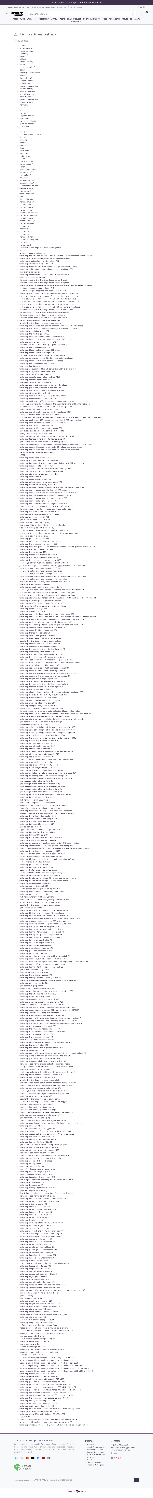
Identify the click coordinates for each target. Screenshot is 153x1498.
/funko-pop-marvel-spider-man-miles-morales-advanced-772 (45, 495)
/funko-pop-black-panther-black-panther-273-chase (41, 361)
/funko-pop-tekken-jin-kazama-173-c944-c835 (39, 1376)
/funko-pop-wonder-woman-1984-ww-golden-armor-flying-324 (46, 846)
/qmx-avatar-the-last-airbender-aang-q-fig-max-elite (41, 431)
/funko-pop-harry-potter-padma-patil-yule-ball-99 (40, 934)
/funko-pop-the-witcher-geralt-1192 (34, 334)
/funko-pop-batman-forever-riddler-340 (36, 867)
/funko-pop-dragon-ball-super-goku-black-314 (39, 1274)
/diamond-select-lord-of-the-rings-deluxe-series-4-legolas (44, 283)
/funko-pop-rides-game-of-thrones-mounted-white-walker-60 (45, 1042)
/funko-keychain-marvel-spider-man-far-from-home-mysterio (45, 468)
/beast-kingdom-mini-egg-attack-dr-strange (37, 1110)
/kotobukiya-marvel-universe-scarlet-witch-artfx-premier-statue (46, 759)
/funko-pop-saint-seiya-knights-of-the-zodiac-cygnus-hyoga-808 (47, 732)
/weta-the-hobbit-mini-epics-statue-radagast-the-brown (43, 318)
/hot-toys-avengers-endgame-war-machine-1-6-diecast (42, 291)
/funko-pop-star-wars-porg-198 (32, 1317)
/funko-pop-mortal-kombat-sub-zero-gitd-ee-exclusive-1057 (45, 412)
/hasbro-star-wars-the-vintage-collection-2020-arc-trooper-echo (46, 304)
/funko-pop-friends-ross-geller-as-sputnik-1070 (39, 557)
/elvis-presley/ (25, 191)
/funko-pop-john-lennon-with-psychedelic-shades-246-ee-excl (45, 339)
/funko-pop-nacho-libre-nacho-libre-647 (36, 458)
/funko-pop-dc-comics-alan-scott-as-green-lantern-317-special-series (49, 843)
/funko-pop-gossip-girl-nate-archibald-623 (37, 1247)
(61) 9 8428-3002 (77, 7)
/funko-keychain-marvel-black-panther (35, 382)
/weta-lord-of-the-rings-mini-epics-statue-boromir (40, 856)
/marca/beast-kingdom (28, 239)
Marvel (137, 19)
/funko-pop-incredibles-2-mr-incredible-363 (37, 1242)
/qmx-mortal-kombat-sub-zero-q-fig (34, 520)
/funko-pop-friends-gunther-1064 (33, 552)
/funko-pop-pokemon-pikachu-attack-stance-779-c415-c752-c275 (47, 1387)
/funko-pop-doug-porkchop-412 (32, 1163)
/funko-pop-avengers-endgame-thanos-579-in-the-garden (44, 921)
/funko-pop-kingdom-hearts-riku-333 (35, 1266)
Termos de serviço (94, 1462)
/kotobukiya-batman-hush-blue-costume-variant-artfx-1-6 (43, 563)
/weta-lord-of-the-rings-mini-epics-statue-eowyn (40, 323)
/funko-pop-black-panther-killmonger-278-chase (39, 350)
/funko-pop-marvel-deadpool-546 (33, 886)
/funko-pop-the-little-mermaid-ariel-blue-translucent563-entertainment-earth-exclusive (56, 256)
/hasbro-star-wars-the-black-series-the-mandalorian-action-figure (47, 592)
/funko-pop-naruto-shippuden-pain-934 (36, 425)
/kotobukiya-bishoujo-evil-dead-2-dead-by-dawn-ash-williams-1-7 (47, 1072)
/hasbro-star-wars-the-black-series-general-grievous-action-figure (47, 595)
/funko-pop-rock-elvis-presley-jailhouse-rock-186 (40, 600)
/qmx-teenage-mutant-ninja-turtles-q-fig (36, 781)
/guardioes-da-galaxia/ (28, 99)
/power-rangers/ (26, 164)
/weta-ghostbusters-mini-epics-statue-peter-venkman (42, 854)
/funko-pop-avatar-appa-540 (31, 1050)
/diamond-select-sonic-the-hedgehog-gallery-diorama (42, 315)
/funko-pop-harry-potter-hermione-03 (35, 689)
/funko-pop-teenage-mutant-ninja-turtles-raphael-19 (41, 687)
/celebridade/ (24, 118)
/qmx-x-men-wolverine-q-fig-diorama (35, 969)
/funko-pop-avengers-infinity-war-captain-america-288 (42, 1061)
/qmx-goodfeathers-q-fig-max (32, 1166)
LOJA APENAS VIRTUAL (18, 7)
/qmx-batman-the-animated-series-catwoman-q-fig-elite (43, 441)
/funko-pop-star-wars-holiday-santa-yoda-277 (38, 474)
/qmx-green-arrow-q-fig (29, 1344)
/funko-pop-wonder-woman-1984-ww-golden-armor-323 (43, 891)
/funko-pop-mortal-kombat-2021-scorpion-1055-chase (42, 396)
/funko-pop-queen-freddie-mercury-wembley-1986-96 (42, 670)
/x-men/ (22, 167)
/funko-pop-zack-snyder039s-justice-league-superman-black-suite (47, 401)
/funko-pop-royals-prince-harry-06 (34, 1279)
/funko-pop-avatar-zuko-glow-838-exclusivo (38, 635)
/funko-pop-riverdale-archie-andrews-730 (37, 948)
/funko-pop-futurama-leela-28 (31, 1182)
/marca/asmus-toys (27, 202)
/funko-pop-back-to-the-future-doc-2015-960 (38, 697)
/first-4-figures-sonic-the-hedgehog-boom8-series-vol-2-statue (46, 1193)
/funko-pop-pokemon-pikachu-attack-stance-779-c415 (42, 1382)
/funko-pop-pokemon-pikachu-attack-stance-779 (40, 541)
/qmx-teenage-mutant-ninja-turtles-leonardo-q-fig (40, 789)
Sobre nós (91, 1460)
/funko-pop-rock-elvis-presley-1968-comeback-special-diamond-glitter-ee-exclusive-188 (57, 547)
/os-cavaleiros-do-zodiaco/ (30, 186)
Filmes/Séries (114, 19)
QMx (35, 19)
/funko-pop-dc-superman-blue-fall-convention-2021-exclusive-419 (47, 369)
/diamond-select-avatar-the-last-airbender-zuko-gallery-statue (45, 406)
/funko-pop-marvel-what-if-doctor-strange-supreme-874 (43, 503)
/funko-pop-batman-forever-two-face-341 (37, 821)
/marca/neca (24, 242)
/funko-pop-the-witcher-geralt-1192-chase (37, 331)
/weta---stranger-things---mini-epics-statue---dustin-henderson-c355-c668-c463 (54, 1368)
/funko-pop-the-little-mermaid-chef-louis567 (38, 994)
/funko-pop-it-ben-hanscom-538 (33, 1204)
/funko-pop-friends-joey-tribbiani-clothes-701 (38, 740)
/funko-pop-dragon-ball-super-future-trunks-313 (39, 1303)
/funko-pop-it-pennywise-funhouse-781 (35, 883)
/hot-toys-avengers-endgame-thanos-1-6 (36, 288)
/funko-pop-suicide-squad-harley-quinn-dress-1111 (40, 482)
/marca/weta (24, 229)
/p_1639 (22, 250)
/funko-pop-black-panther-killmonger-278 (36, 353)
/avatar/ (22, 159)
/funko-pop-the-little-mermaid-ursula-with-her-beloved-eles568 (46, 991)
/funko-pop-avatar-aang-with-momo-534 (36, 652)
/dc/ (20, 110)
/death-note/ (24, 151)
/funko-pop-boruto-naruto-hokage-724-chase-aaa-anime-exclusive (47, 878)
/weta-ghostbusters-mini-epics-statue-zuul (37, 452)
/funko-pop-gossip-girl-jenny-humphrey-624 (38, 1250)
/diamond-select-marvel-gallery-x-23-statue (37, 1153)
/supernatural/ (25, 175)
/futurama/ (23, 153)
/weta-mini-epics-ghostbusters (32, 253)
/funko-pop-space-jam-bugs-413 (33, 608)
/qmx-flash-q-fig (26, 1295)
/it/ (20, 129)
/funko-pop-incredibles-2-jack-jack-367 (36, 1244)
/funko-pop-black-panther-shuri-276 (34, 347)
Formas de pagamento (96, 1452)
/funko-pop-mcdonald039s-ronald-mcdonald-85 (39, 643)
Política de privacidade (96, 1455)
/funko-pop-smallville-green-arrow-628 (35, 1301)
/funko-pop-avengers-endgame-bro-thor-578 (38, 705)
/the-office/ (24, 177)
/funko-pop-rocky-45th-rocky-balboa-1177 (37, 374)
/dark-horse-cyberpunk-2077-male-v (34, 800)
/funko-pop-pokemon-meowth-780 (34, 517)
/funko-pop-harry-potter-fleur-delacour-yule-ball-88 (41, 967)
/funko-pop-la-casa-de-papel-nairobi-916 (36, 942)
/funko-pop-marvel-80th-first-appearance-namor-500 (42, 964)
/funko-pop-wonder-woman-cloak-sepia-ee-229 (39, 1306)
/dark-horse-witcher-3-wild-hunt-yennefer (36, 897)
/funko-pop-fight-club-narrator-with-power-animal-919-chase (45, 794)
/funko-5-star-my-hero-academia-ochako (36, 1039)
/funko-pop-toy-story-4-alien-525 (33, 1045)
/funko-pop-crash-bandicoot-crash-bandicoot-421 (40, 1074)
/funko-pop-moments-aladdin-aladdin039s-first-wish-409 (43, 1198)
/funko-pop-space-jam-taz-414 (32, 611)
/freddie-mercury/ (26, 194)
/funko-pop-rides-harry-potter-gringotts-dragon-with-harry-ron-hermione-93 (52, 625)
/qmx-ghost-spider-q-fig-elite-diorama (35, 433)
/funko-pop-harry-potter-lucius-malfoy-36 (37, 1188)
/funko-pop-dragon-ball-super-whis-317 (36, 1271)
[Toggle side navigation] (7, 13)
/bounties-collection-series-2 (31, 1355)
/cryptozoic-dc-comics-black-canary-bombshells (40, 829)
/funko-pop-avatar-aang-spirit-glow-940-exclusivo (40, 638)
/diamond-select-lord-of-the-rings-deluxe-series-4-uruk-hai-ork (46, 309)
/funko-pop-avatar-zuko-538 (31, 476)
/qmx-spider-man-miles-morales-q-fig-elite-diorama (41, 708)
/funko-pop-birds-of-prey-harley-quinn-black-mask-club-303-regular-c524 (51, 1409)
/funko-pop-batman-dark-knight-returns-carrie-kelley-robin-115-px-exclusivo (51, 463)
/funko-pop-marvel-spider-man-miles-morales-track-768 (43, 498)
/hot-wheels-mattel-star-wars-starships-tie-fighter (40, 568)
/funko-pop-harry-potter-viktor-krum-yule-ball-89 (40, 978)
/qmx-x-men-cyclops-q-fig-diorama (34, 724)
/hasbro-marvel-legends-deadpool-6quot (36, 1320)
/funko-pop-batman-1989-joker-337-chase (37, 832)
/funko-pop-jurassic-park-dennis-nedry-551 (37, 1255)
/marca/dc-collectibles (28, 212)
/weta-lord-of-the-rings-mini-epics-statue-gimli (39, 1080)
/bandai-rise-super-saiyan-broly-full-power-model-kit (41, 1004)
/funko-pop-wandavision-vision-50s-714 (36, 264)
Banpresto (95, 19)
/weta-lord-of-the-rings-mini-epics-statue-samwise (40, 1099)
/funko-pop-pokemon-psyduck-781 (34, 538)
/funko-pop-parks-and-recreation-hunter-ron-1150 (40, 388)
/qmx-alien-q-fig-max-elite (30, 272)
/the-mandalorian (26, 199)
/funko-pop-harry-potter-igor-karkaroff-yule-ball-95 (41, 937)
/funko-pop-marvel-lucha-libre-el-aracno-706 (38, 501)
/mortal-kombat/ (26, 51)
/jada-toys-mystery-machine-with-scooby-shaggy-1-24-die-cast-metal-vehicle (52, 565)
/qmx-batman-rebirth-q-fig (30, 1298)
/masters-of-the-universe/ (30, 134)
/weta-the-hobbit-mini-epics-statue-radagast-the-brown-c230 (45, 1422)
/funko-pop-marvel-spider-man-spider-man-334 (39, 700)
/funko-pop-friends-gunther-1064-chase (36, 549)
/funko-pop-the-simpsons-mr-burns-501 (36, 1034)
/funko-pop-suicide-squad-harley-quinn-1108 (38, 485)
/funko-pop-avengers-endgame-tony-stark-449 (39, 999)
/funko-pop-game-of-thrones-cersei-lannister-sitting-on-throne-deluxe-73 (50, 1023)
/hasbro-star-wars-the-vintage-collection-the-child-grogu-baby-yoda (48, 533)
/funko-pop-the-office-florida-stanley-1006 (37, 816)
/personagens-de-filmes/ (29, 72)
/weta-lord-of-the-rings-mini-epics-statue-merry (39, 902)
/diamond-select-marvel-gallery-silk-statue (37, 1196)
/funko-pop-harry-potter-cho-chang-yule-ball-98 (39, 926)
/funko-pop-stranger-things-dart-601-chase (37, 1225)
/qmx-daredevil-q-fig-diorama (31, 986)
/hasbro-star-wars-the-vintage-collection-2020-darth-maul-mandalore (49, 301)
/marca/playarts (25, 234)
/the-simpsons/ (25, 172)
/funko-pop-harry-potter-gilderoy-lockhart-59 (38, 1147)
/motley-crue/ (24, 156)
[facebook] (112, 1457)
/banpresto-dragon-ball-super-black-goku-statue (39, 1352)
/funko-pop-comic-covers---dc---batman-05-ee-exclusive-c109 (46, 1395)
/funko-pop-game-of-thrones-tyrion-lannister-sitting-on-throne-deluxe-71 (50, 1018)
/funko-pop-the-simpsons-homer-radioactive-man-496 (42, 1031)
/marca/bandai (25, 204)
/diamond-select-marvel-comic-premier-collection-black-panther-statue (49, 711)
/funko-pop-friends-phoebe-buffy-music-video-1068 (41, 657)
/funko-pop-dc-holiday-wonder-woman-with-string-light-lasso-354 (47, 773)
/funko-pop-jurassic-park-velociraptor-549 (37, 1177)
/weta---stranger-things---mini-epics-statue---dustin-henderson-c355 (48, 1363)
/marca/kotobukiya (27, 221)
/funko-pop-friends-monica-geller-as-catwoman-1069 (42, 681)
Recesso (90, 1457)
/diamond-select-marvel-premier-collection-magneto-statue (44, 1064)
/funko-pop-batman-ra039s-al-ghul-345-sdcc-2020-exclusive (45, 810)
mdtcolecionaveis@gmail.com (123, 1447)
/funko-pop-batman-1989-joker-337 (34, 835)
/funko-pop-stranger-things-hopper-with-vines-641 (40, 1158)
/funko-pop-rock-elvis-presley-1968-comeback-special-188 (44, 668)
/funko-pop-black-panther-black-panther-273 (38, 363)
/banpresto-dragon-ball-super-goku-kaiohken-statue (41, 1333)
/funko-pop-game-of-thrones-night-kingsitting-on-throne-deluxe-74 (48, 1021)
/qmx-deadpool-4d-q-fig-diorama (33, 972)
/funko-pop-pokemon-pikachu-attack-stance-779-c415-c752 (45, 1384)
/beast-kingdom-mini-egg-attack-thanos (36, 1104)
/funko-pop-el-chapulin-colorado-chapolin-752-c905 (41, 1379)
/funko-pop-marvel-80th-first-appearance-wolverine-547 (43, 959)
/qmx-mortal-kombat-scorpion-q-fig (34, 522)
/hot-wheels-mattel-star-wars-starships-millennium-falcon (43, 579)
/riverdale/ (23, 140)
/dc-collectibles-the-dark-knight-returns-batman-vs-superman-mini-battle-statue (53, 961)
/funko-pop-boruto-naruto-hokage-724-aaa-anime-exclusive (45, 881)
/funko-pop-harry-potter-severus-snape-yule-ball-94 (41, 932)
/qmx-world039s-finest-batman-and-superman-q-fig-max (43, 1145)
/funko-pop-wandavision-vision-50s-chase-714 (39, 261)
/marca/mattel (25, 245)
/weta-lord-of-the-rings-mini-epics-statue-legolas (40, 1236)
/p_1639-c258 (24, 1417)
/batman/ (23, 75)
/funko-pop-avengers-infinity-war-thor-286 (37, 703)
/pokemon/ (23, 54)
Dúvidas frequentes (95, 1450)
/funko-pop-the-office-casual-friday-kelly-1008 (39, 840)
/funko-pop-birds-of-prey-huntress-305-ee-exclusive (41, 913)
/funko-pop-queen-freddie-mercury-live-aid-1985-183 (42, 627)
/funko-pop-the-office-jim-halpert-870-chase (38, 767)
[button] (140, 14)
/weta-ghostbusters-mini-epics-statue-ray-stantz (40, 415)
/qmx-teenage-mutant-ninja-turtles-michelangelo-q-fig (42, 786)
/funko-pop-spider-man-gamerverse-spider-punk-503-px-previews (47, 980)
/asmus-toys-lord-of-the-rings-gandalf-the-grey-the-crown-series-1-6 (48, 296)
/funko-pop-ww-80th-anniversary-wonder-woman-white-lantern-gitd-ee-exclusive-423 (56, 285)
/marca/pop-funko (26, 223)
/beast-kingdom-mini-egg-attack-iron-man (37, 1107)
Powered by (71, 1491)
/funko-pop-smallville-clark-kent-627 (34, 1260)
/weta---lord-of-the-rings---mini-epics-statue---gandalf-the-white (47, 1357)
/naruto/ (22, 45)
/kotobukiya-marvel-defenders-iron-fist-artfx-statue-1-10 (43, 1091)
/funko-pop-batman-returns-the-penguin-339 (38, 819)
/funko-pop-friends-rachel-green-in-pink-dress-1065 (41, 654)
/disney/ (22, 137)
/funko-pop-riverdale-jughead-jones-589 (36, 762)
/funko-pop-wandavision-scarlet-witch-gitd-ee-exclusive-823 (45, 274)
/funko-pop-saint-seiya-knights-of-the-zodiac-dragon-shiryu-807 (47, 730)
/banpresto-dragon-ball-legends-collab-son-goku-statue (43, 805)
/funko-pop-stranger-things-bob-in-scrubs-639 (39, 1150)
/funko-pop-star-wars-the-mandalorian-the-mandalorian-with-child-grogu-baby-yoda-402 (57, 598)
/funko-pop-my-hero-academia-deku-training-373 (40, 1088)
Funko (22, 19)
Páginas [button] (89, 1441)
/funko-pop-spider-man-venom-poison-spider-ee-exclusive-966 (46, 269)
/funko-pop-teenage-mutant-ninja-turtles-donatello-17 (42, 649)
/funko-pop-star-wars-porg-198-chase (35, 1309)
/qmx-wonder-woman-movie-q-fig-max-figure (38, 1293)
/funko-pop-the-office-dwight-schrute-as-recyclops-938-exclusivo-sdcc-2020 (52, 619)
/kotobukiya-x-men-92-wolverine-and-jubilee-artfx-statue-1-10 (46, 1112)
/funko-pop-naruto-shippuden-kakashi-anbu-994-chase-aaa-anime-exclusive (51, 447)
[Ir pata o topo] (136, 1480)
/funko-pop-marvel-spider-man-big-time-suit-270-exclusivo (44, 490)
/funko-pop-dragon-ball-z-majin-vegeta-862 (38, 679)
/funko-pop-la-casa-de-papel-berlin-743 (36, 945)
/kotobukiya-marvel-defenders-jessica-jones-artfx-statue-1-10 (45, 1085)
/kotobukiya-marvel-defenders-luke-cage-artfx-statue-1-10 (44, 1120)
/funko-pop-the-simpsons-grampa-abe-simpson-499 (41, 1015)
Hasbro (62, 19)
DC (131, 19)
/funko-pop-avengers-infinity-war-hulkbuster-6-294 (41, 1223)
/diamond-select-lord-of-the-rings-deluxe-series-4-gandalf (44, 312)
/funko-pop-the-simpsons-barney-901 (35, 584)
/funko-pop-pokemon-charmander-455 (35, 951)
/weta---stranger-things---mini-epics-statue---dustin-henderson (46, 1360)
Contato (90, 1445)
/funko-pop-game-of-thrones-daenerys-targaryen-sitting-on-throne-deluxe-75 (52, 1053)
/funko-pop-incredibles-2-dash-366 (34, 1217)
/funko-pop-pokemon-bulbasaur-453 (34, 953)
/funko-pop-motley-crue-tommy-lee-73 (35, 1239)
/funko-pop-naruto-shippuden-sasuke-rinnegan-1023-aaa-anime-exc (48, 328)
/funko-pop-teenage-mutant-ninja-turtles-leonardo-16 (42, 439)
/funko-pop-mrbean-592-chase (32, 1126)
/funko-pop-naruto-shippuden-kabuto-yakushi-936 (40, 428)
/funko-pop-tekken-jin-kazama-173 (34, 1341)
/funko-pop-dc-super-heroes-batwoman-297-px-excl (41, 336)
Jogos (104, 19)
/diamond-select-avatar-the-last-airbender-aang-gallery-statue (45, 660)
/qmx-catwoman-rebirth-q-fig (31, 1336)
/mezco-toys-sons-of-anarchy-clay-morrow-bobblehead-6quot (46, 1330)
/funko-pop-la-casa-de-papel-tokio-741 (36, 940)
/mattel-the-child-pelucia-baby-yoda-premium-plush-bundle (44, 582)
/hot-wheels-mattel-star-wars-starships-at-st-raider (41, 573)
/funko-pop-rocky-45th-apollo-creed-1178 (37, 371)
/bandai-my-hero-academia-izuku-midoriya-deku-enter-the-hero (46, 813)
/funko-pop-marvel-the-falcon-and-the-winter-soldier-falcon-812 (46, 614)
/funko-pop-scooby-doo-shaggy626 (34, 996)
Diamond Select (74, 19)
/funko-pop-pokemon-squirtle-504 (33, 983)
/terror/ (22, 64)
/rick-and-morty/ (26, 89)
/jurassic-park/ (25, 126)
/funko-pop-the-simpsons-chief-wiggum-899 (38, 544)
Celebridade (76, 22)
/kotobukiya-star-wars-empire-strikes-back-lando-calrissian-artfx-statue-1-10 (52, 590)
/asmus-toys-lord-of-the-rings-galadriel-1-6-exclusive (42, 355)
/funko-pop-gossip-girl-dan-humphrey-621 (37, 1252)
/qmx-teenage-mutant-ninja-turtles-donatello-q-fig (40, 792)
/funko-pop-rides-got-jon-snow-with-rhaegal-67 (39, 875)
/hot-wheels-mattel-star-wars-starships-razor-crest (40, 571)
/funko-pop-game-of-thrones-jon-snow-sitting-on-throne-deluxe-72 (48, 1007)
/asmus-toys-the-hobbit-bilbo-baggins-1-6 (37, 1128)
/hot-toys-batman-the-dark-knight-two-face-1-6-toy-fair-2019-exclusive (49, 918)
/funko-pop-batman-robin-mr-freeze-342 (36, 824)
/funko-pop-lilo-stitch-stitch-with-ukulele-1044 (39, 511)
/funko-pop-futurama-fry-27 (31, 1185)
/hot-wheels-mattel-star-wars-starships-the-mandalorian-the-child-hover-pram (52, 576)
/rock (21, 196)
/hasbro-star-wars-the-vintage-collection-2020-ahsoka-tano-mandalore (49, 307)
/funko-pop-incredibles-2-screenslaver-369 (37, 1209)
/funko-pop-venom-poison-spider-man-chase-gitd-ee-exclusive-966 (48, 266)
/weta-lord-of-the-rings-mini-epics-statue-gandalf (40, 247)
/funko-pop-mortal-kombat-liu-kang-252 (36, 1282)
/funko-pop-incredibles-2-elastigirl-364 (35, 1215)
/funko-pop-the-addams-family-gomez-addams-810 (41, 1048)
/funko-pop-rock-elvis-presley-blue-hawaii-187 (39, 665)
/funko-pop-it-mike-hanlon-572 (32, 1220)
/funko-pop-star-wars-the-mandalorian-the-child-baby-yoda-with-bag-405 (51, 719)
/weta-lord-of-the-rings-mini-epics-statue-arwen (39, 320)
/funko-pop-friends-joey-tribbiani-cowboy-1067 (39, 555)
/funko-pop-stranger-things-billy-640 (35, 1171)
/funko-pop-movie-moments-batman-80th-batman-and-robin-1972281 (49, 1010)
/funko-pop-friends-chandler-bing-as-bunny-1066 (40, 560)
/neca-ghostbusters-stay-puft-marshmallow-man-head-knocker (46, 1066)
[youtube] (115, 1457)
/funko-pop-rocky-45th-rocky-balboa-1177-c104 (39, 1411)
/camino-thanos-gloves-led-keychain (34, 862)
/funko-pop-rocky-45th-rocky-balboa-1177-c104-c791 (42, 1414)
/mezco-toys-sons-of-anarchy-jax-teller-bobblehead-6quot (44, 1263)
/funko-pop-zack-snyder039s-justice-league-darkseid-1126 (44, 423)
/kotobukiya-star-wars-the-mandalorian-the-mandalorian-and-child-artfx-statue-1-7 (54, 404)
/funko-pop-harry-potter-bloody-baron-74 (37, 1077)
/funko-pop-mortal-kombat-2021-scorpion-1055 (39, 409)
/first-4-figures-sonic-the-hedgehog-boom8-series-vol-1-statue (46, 1180)
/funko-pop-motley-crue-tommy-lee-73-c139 (38, 1403)
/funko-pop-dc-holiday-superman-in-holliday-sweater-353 (44, 770)
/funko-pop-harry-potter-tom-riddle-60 (35, 1142)
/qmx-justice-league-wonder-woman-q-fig (37, 1169)
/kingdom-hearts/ (26, 115)
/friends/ (22, 142)
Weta (29, 19)
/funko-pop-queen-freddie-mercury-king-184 (38, 630)
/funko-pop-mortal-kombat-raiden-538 (35, 743)
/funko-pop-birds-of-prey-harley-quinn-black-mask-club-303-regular (48, 859)
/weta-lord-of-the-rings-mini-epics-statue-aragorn (40, 1233)
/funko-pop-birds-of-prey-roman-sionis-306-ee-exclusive (43, 910)
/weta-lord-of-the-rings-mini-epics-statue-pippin (39, 905)
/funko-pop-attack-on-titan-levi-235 (34, 393)
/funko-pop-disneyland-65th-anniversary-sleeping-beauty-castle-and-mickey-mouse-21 (56, 444)
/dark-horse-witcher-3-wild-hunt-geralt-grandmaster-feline (44, 899)
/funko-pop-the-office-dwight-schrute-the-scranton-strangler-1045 (47, 738)
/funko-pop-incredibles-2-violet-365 (34, 1206)
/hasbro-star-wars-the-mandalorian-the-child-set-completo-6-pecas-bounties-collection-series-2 (60, 417)
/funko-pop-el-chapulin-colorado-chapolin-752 (39, 754)
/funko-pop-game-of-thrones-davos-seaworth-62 (40, 1058)
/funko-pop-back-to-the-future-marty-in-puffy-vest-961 (43, 695)
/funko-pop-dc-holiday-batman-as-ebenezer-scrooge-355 (44, 775)
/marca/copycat (25, 210)
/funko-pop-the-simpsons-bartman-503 (36, 1037)
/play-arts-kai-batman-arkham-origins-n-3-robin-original (43, 1314)
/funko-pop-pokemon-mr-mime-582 (34, 894)
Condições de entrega (96, 1447)
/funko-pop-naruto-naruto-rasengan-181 (36, 466)
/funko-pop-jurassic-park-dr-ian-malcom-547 (38, 1139)
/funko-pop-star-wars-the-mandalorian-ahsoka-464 (41, 471)
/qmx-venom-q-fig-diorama (30, 907)
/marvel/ (22, 113)
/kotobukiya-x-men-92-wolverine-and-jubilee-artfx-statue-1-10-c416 (48, 1419)
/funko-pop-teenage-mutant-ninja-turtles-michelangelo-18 (43, 684)
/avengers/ (23, 132)
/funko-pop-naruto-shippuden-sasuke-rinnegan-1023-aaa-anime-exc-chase (51, 326)
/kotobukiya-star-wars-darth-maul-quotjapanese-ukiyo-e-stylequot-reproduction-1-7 (55, 848)
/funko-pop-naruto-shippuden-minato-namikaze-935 (41, 390)
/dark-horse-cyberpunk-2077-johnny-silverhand (39, 802)
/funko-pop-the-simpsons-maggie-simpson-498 (39, 1029)
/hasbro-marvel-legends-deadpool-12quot (37, 1338)
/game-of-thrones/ (27, 124)
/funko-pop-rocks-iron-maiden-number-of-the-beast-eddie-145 (46, 751)
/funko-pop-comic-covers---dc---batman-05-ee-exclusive (44, 1392)
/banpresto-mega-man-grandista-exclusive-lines (39, 808)
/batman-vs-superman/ (28, 86)
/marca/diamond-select (29, 215)
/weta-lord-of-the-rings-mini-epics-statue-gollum (40, 641)
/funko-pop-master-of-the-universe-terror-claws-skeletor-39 (44, 676)
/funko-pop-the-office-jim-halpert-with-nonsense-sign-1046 (44, 716)
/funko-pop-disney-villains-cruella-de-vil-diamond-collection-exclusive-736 (51, 692)
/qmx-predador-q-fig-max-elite (32, 277)
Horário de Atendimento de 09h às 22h (49, 7)
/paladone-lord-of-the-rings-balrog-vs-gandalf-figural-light (44, 344)
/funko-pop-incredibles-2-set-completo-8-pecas (39, 1201)
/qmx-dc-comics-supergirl (30, 827)
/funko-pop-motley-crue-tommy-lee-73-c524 (38, 1400)
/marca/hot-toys (26, 218)
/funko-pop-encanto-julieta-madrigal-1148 (37, 379)
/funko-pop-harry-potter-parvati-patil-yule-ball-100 (41, 929)
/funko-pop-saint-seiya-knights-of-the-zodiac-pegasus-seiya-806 (47, 727)
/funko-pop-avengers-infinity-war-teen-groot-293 (40, 1287)
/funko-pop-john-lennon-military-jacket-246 (37, 342)
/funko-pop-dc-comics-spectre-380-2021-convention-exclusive (46, 358)
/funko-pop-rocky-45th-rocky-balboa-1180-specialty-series (44, 258)
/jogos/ (22, 70)
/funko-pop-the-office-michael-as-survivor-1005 (39, 851)
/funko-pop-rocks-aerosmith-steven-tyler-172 (38, 765)
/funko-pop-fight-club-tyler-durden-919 (36, 797)
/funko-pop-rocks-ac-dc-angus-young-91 (36, 757)
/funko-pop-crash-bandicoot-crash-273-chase (38, 1312)
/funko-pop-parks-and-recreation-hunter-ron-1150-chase (43, 385)
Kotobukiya (44, 19)
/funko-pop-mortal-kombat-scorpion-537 (36, 749)
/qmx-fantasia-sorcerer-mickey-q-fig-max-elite (39, 514)
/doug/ (22, 148)
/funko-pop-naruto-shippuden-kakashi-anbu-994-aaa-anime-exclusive (49, 450)
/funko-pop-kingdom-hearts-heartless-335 (37, 1322)
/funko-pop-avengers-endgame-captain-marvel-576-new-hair (45, 924)
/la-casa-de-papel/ (27, 180)
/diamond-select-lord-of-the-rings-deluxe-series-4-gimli (43, 280)
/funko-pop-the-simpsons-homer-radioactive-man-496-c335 (45, 1398)
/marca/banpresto (26, 207)
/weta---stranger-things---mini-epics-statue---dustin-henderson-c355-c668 (51, 1365)
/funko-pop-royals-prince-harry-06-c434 (36, 1406)
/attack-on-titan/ (26, 62)
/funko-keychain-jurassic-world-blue (34, 1069)
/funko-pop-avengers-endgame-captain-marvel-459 (41, 1002)
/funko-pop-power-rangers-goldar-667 (35, 1096)
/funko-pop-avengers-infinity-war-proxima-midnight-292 (43, 1285)
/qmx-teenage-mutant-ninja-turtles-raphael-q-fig (39, 784)
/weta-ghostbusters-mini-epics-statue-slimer (38, 870)
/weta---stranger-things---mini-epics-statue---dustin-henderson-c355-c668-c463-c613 (56, 1371)
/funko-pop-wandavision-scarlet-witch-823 (37, 398)
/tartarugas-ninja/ (26, 183)
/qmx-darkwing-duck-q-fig (30, 366)
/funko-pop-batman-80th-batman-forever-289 (38, 460)
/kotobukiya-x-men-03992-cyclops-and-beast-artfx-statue (44, 1093)
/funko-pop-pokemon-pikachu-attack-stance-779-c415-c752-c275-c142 (50, 1390)
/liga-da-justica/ (25, 48)
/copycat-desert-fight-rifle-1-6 (32, 1347)
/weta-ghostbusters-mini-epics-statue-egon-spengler (41, 872)
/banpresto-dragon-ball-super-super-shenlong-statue (41, 1349)
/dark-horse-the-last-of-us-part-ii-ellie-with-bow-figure (42, 606)
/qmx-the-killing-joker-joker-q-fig (33, 1190)
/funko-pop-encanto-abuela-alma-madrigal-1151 (39, 377)
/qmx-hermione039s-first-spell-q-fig (34, 1118)
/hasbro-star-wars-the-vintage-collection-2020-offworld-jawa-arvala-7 (49, 299)
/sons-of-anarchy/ (26, 94)
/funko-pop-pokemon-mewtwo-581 (34, 864)
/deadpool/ (23, 56)
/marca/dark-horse (27, 237)
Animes (125, 19)
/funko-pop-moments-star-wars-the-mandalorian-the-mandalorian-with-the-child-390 (55, 714)
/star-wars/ (23, 105)
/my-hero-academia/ (27, 121)
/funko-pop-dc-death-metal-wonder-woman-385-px (41, 587)
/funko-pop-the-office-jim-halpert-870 (35, 975)
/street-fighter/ (25, 97)
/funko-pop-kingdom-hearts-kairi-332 (35, 1268)
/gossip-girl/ (24, 145)
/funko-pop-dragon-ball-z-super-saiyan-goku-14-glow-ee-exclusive (47, 1134)
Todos (15, 19)
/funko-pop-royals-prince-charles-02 (34, 1277)
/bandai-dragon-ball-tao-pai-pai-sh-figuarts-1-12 (39, 889)
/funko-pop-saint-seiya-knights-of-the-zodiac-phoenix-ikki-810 (46, 778)
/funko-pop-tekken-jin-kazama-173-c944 (36, 1374)
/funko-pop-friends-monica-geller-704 (35, 633)
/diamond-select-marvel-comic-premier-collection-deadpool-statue (47, 1083)
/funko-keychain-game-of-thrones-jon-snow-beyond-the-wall (45, 1131)
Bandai (86, 19)
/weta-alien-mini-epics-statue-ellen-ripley (36, 528)
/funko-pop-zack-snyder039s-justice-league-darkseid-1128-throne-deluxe (50, 420)
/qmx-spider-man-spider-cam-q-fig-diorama (37, 988)
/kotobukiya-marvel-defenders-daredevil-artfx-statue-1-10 (44, 1155)
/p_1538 (22, 455)
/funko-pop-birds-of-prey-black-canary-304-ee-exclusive (43, 916)
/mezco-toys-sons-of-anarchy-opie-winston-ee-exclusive (43, 1328)
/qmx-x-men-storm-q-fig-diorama (33, 536)
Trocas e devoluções (95, 1465)
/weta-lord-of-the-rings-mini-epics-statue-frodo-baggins (43, 1101)
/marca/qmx (24, 226)
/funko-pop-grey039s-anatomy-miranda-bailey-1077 (41, 603)
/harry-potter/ (24, 83)
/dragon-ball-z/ (25, 78)
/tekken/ (22, 59)
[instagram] (119, 1457)
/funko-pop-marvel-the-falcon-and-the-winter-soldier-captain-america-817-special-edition (57, 617)
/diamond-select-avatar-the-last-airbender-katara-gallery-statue (46, 509)
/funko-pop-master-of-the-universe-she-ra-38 (38, 646)
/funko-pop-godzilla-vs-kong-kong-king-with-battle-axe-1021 (45, 622)
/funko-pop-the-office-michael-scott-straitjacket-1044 (42, 735)
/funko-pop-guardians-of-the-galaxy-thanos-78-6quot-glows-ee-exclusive (50, 1123)
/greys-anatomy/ (26, 188)
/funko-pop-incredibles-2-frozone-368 (35, 1212)
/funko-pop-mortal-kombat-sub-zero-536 (37, 746)
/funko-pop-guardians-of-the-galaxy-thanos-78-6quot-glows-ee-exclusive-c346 (53, 1425)
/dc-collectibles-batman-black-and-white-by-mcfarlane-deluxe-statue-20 (50, 662)
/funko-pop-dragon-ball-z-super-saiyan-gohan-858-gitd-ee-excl (46, 436)
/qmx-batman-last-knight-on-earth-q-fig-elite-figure (41, 722)
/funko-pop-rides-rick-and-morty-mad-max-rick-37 (41, 1231)
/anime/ (22, 107)
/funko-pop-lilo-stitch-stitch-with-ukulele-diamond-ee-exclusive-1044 (48, 293)
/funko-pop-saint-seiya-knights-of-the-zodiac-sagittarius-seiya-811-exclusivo (52, 487)
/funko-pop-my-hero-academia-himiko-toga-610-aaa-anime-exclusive (49, 673)
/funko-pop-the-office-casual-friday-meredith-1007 (41, 837)
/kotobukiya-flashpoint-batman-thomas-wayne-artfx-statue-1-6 (46, 506)
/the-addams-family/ (27, 169)
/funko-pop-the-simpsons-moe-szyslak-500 (37, 1026)
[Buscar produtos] (133, 14)
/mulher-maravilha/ (27, 67)
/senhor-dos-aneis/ (27, 91)
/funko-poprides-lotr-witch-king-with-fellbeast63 (40, 1013)
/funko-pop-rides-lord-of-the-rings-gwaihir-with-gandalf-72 (44, 956)
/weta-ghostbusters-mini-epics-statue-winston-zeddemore (44, 530)
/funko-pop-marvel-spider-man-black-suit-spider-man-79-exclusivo (47, 493)
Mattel (54, 19)
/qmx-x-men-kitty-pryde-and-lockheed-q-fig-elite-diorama (44, 525)
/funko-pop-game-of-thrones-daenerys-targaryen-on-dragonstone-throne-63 (52, 1290)
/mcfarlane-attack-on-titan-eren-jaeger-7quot (38, 1325)
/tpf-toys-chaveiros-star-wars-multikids (36, 1174)
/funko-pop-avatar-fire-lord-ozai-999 (35, 479)
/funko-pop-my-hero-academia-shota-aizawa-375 (40, 1115)
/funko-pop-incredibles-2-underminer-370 (36, 1258)
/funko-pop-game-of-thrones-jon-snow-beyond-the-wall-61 (44, 1056)
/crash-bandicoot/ (26, 161)
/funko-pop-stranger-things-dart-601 (34, 1228)
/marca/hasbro (25, 231)
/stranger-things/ (26, 102)
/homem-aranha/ (26, 80)
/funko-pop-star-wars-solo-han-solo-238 (36, 1136)
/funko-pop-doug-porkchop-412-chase (35, 1161)
